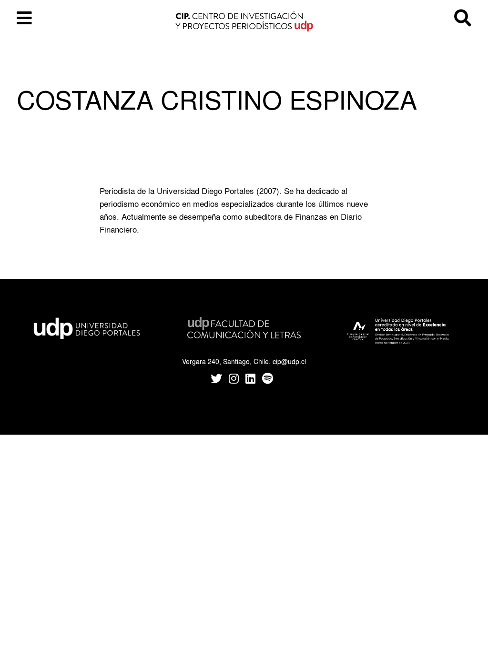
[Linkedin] (250, 380)
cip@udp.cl (289, 361)
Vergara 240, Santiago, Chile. (226, 361)
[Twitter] (216, 380)
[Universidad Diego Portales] (87, 325)
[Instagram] (234, 380)
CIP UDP (244, 24)
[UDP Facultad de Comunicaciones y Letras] (244, 325)
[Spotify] (267, 380)
